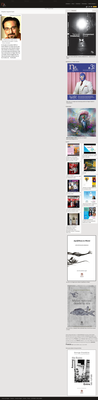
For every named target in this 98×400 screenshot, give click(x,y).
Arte (76, 334)
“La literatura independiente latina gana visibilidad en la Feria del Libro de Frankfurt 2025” (73, 210)
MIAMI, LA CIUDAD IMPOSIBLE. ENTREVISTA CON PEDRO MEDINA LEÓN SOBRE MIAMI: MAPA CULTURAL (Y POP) (73, 158)
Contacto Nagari (18, 398)
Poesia (68, 344)
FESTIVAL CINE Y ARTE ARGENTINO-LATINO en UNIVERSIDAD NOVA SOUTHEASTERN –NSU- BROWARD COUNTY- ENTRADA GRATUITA (73, 229)
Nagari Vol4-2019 (78, 342)
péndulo (93, 342)
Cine (71, 336)
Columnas (78, 3)
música (96, 340)
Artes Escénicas (81, 334)
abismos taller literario (72, 334)
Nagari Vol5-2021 (83, 342)
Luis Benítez (85, 340)
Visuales (80, 344)
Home (46, 8)
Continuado (13, 57)
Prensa (28, 398)
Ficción (76, 338)
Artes (73, 3)
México (89, 340)
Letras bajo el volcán (73, 340)
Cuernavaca (67, 337)
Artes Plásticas (86, 334)
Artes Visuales (91, 334)
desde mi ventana (78, 337)
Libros (78, 340)
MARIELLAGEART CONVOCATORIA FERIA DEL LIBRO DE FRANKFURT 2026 (73, 176)
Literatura (68, 3)
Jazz (87, 338)
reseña (75, 344)
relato (72, 344)
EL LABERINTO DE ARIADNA (92, 337)
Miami (91, 340)
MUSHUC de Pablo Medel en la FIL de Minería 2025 (89, 188)
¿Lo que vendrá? (84, 344)
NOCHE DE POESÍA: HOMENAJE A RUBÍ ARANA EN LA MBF (89, 204)
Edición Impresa (91, 3)
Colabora (12, 398)
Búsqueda (74, 10)
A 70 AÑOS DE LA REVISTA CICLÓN (88, 172)
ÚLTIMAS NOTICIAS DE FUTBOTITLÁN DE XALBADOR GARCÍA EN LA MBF (88, 221)
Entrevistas (84, 3)
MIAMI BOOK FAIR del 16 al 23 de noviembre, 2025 (73, 193)
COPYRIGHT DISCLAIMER (36, 398)
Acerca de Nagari (5, 398)
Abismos (67, 334)
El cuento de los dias (84, 337)
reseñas (77, 344)
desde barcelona (71, 337)
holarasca (83, 338)
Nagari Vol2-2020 (73, 342)
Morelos (94, 340)
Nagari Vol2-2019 (68, 342)
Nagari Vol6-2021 (88, 342)
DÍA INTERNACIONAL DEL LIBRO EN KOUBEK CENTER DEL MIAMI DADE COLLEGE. (89, 156)
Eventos (24, 398)
